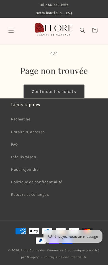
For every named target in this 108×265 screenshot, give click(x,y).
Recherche (20, 119)
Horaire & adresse (28, 132)
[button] (11, 30)
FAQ (69, 13)
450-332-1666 (57, 5)
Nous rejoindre (24, 169)
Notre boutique (49, 13)
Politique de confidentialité (36, 182)
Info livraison (23, 157)
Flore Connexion (34, 250)
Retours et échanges (30, 194)
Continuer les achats (54, 91)
